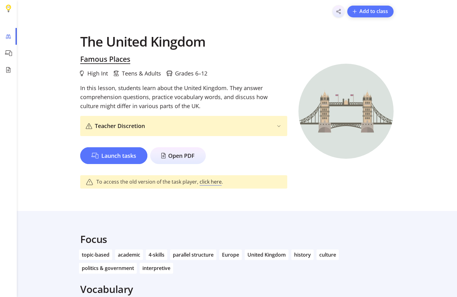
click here (211, 181)
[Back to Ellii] (8, 8)
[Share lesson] (338, 11)
